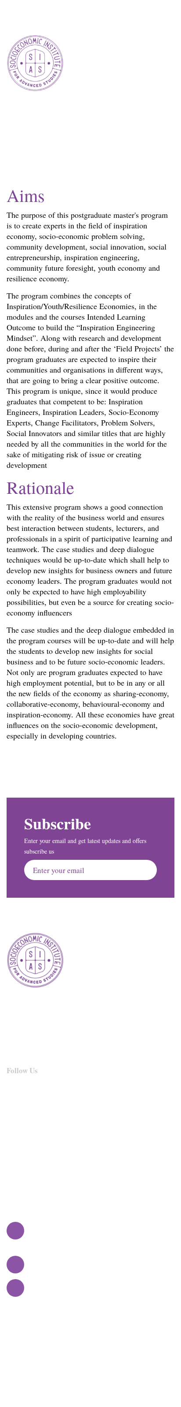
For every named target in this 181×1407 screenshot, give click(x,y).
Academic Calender (37, 1160)
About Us (21, 1133)
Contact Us (107, 1147)
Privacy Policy (113, 1133)
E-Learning (108, 1160)
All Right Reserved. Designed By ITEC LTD (90, 1345)
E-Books (103, 1174)
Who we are (25, 1147)
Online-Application (37, 1174)
